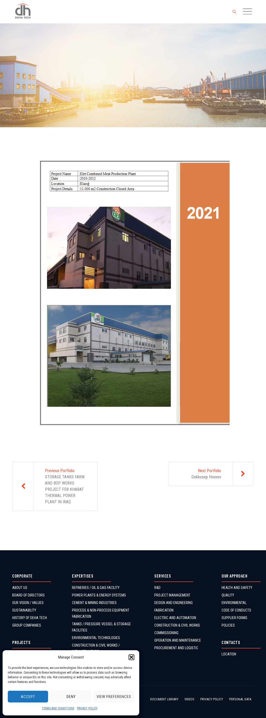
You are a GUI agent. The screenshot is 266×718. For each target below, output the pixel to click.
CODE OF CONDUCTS (236, 610)
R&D (157, 588)
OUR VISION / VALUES (28, 603)
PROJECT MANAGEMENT (172, 595)
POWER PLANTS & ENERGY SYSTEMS (99, 595)
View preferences (114, 696)
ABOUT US (19, 588)
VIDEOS (189, 699)
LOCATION (229, 654)
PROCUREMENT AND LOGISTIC (176, 648)
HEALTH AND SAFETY (237, 588)
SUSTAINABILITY (24, 610)
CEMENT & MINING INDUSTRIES (94, 603)
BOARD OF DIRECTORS (28, 595)
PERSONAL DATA (240, 699)
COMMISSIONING (166, 633)
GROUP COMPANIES (26, 625)
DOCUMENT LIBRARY (164, 699)
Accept (28, 696)
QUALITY (228, 595)
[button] (131, 657)
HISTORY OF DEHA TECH (29, 618)
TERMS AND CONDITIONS (58, 708)
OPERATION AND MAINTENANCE (177, 640)
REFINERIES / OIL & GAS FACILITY (95, 588)
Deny (71, 696)
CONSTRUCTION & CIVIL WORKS (177, 625)
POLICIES (228, 625)
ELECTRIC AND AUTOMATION (175, 618)
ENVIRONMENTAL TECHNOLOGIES (96, 638)
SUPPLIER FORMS (234, 618)
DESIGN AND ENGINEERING (173, 603)
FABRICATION (164, 610)
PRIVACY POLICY (87, 708)
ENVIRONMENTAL (234, 603)
